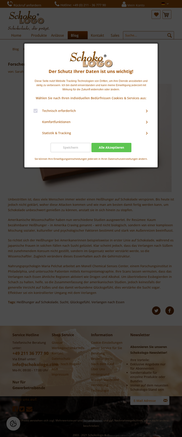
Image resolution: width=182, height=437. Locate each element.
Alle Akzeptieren (111, 147)
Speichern (70, 147)
